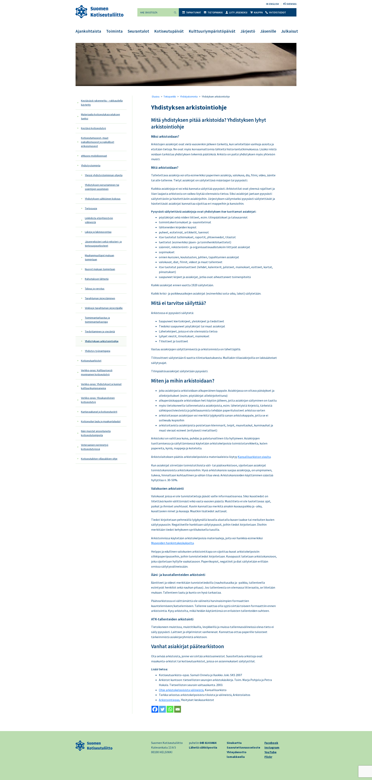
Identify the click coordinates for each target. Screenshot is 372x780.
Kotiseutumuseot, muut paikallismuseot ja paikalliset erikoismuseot (97, 142)
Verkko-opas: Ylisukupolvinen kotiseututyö (98, 400)
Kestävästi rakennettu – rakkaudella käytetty (102, 102)
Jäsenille (268, 31)
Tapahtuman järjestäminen (100, 298)
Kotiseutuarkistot (91, 360)
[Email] (177, 709)
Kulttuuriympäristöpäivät (212, 31)
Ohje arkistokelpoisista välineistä (181, 690)
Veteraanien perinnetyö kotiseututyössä (94, 447)
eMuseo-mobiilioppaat (94, 155)
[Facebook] (155, 709)
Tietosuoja (91, 208)
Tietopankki (215, 12)
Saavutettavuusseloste (243, 747)
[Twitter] (162, 709)
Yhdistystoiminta (90, 165)
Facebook (271, 743)
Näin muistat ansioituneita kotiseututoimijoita (96, 433)
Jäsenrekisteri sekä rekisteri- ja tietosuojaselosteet (103, 243)
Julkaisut (289, 31)
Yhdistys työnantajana (97, 351)
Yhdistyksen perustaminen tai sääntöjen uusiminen (102, 187)
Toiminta (114, 31)
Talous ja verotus (94, 288)
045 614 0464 (208, 743)
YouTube (270, 752)
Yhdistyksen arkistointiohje (101, 341)
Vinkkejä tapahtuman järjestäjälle (104, 308)
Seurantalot (138, 31)
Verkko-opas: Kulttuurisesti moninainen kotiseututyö (96, 372)
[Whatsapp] (170, 709)
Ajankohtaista (88, 31)
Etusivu (155, 96)
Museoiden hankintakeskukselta (172, 543)
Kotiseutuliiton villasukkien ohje (99, 458)
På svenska (289, 4)
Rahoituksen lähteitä (96, 279)
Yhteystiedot (277, 12)
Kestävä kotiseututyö (93, 128)
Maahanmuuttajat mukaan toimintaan (99, 257)
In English (272, 4)
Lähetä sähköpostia (203, 747)
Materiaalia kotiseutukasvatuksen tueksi (100, 116)
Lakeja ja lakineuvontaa (98, 232)
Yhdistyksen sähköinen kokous (103, 198)
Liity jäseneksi (238, 12)
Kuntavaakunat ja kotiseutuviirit (99, 411)
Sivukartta (234, 743)
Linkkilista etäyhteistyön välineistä (99, 220)
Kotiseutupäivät (169, 31)
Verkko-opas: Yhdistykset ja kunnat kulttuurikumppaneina (101, 386)
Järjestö (247, 31)
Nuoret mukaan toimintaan (100, 269)
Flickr (268, 757)
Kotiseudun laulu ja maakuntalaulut (101, 421)
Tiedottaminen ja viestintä (100, 331)
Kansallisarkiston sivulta (254, 457)
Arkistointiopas (169, 700)
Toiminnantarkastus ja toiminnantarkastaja (97, 319)
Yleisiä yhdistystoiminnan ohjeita (103, 175)
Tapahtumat (193, 12)
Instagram (271, 747)
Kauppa (258, 12)
